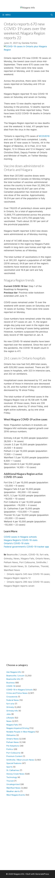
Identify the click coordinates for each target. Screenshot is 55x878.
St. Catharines (32, 566)
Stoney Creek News (15, 774)
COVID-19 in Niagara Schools (19, 689)
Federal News (12, 700)
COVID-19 (33, 554)
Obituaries (11, 735)
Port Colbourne (27, 562)
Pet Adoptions (12, 746)
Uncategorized (13, 784)
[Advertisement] (27, 626)
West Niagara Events (15, 795)
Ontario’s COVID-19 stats (16, 543)
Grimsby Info (12, 710)
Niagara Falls (27, 558)
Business (10, 682)
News (16, 558)
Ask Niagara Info (13, 672)
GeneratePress (42, 874)
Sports (9, 767)
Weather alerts (13, 791)
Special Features (13, 763)
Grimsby (8, 558)
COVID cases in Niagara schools (20, 537)
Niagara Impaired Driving (17, 728)
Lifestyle (10, 717)
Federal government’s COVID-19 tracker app (26, 546)
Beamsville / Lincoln (17, 554)
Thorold (44, 566)
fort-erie (44, 554)
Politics (9, 749)
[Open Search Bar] (51, 15)
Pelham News (11, 562)
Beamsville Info (13, 679)
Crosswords (11, 696)
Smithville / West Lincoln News (20, 760)
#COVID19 (44, 136)
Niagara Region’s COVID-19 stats (20, 540)
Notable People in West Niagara (20, 732)
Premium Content (14, 756)
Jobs (8, 714)
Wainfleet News (12, 570)
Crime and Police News (17, 693)
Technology (11, 777)
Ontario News (42, 558)
